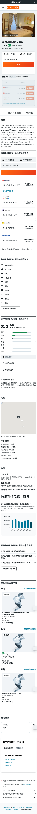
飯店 (14, 807)
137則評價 (18, 45)
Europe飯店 (20, 807)
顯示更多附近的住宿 (30, 588)
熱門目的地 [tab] (19, 748)
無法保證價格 (26, 784)
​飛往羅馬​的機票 (10, 760)
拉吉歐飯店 (8, 809)
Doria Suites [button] (6, 655)
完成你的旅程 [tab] (8, 748)
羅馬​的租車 (8, 762)
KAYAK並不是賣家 (9, 790)
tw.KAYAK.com (6, 807)
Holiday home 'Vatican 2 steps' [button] (12, 693)
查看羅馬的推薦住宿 (30, 669)
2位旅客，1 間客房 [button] (10, 59)
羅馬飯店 (8, 765)
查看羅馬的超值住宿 (30, 629)
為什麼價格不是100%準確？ (12, 798)
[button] (35, 2)
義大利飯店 (29, 807)
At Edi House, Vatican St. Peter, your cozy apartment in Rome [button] (15, 613)
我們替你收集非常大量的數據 (13, 794)
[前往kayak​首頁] (13, 7)
